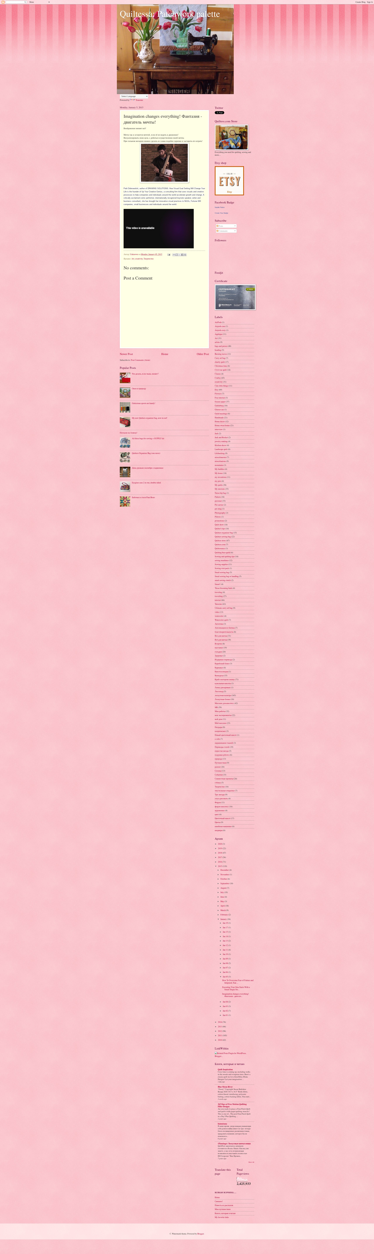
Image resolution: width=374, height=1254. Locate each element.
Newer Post (126, 354)
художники (220, 810)
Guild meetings (221, 413)
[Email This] (174, 254)
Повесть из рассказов (224, 1205)
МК (216, 707)
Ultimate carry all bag (223, 608)
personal (218, 500)
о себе (217, 739)
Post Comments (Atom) (140, 360)
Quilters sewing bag (223, 536)
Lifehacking (220, 453)
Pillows (218, 516)
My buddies (219, 469)
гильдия (218, 651)
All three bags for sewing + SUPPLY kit (148, 438)
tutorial (218, 600)
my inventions (220, 477)
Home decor (220, 421)
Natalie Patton (220, 207)
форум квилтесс (222, 806)
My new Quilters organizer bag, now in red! (149, 418)
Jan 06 (225, 972)
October (223, 878)
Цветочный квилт (222, 818)
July (222, 892)
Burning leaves (221, 353)
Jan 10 (225, 954)
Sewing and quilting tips (224, 556)
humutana (222, 1123)
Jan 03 (225, 1006)
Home (164, 354)
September (225, 883)
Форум (218, 802)
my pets (218, 481)
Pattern (218, 496)
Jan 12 (225, 945)
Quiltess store (220, 540)
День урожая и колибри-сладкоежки (147, 467)
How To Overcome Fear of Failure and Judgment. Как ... (237, 981)
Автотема (219, 623)
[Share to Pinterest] (185, 254)
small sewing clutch (223, 580)
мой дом (218, 719)
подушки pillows (222, 754)
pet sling (218, 508)
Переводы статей (222, 747)
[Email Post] (169, 254)
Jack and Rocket (221, 437)
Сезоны (218, 770)
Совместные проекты (224, 778)
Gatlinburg (219, 405)
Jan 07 (225, 967)
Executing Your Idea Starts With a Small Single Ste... (236, 988)
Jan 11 (225, 949)
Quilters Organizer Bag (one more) (146, 453)
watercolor (219, 616)
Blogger (200, 1233)
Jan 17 (225, 927)
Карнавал (219, 667)
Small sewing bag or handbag (227, 576)
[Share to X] (179, 254)
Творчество (149, 258)
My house (219, 473)
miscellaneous (220, 457)
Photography (220, 512)
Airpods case (220, 326)
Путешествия (220, 762)
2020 (220, 843)
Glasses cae (219, 409)
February (224, 914)
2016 (220, 861)
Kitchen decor (220, 445)
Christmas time (221, 365)
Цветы (217, 822)
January (223, 919)
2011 (220, 1035)
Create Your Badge (221, 213)
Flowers (218, 393)
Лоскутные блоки (222, 699)
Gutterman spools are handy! (143, 403)
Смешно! (219, 1201)
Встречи (218, 643)
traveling (218, 592)
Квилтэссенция (221, 671)
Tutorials (218, 604)
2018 (220, 852)
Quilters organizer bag (224, 532)
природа (218, 758)
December (224, 870)
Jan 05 (225, 976)
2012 (220, 1031)
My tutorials (220, 488)
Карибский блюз (222, 663)
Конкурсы (219, 675)
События (218, 774)
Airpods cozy (220, 330)
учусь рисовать (221, 798)
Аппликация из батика (225, 627)
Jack (216, 433)
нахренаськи (220, 731)
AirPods (218, 322)
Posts (220, 226)
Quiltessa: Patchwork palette (170, 13)
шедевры (219, 830)
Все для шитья (221, 635)
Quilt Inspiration (225, 1069)
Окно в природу (139, 388)
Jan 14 (225, 936)
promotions (219, 520)
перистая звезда (221, 750)
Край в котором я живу (225, 679)
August (223, 887)
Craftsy (218, 377)
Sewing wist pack (222, 568)
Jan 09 (225, 958)
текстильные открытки (224, 790)
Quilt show (219, 524)
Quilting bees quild (222, 552)
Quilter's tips (220, 528)
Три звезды (220, 794)
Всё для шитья (221, 639)
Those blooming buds (223, 588)
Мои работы (220, 711)
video (217, 612)
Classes (218, 373)
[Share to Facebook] (182, 254)
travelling (219, 596)
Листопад (219, 691)
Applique (218, 334)
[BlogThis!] (176, 254)
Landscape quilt (221, 449)
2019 (220, 848)
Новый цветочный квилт (225, 735)
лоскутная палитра (223, 695)
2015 (220, 866)
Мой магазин (220, 723)
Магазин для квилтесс (224, 703)
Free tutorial (220, 397)
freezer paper (220, 401)
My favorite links (222, 1217)
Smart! (217, 584)
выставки (219, 647)
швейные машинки (223, 826)
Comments (222, 230)
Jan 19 (225, 922)
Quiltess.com (220, 544)
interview (219, 429)
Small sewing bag (222, 572)
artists (217, 342)
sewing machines (221, 560)
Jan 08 (225, 963)
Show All (251, 1162)
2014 (220, 1022)
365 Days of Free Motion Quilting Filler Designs (232, 1105)
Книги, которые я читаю (225, 1213)
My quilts (219, 485)
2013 (220, 1026)
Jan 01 (225, 1015)
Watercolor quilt (221, 619)
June (222, 896)
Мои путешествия (222, 1209)
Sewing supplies (221, 564)
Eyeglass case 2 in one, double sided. (146, 482)
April (222, 905)
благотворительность (224, 631)
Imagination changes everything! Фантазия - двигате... (235, 995)
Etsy (216, 389)
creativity (139, 258)
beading (218, 350)
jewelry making (221, 441)
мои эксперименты (223, 715)
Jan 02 (225, 1010)
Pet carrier (219, 504)
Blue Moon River (225, 1086)
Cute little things (221, 385)
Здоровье (219, 655)
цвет (217, 814)
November (225, 874)
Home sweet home (222, 425)
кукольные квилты (223, 683)
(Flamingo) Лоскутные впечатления (234, 1143)
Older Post (203, 354)
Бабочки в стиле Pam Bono (143, 497)
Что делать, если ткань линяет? (145, 373)
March (223, 910)
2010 (220, 1040)
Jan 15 (225, 931)
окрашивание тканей (224, 742)
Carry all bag (220, 358)
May (222, 901)
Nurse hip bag (220, 493)
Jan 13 (225, 940)
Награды (218, 727)
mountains (219, 465)
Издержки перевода (223, 659)
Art (132, 258)
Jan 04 (225, 1001)
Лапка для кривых (223, 687)
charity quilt (220, 362)
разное (218, 766)
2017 (220, 857)
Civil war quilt (221, 369)
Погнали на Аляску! (128, 432)
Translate (139, 100)
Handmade (219, 417)
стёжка (218, 782)
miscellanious (220, 461)
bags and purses (221, 346)
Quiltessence (220, 548)
